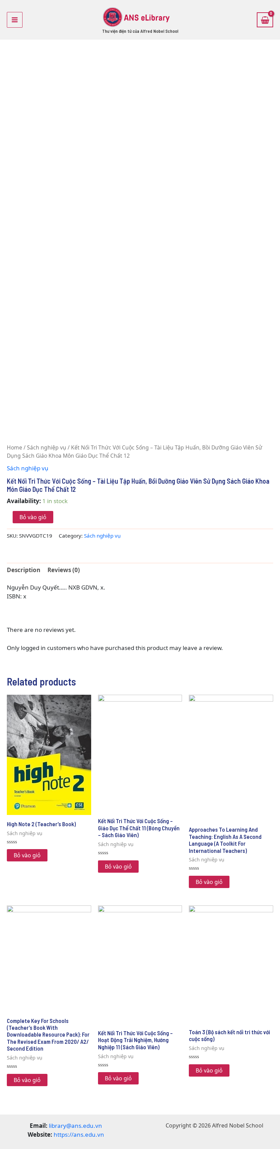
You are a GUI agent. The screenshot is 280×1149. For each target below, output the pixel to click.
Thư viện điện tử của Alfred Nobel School (140, 31)
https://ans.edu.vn (79, 1134)
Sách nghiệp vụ (46, 447)
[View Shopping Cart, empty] (265, 19)
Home (14, 447)
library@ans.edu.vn (75, 1126)
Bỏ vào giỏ (32, 517)
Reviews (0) (63, 570)
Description (23, 570)
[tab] (23, 570)
